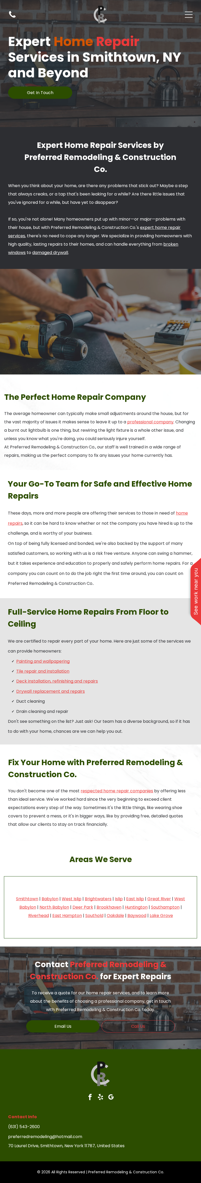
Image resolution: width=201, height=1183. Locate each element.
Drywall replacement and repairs (50, 691)
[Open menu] (189, 15)
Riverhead (38, 916)
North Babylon (54, 907)
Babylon (50, 899)
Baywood (136, 916)
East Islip (135, 899)
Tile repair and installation (42, 671)
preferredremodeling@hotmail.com (45, 1137)
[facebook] (90, 1097)
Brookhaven (109, 907)
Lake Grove (161, 916)
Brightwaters (98, 899)
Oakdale (115, 916)
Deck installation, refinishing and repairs (57, 681)
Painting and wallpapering (43, 661)
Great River (159, 899)
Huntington (136, 907)
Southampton (165, 907)
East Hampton (67, 916)
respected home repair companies (117, 791)
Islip (119, 899)
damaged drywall (50, 253)
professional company (150, 422)
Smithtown (27, 899)
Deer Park (82, 907)
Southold (94, 916)
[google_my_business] (111, 1097)
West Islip (71, 899)
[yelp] (100, 1097)
